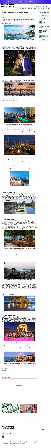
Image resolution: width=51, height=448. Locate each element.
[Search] (49, 8)
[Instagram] (37, 6)
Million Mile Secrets (11, 14)
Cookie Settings (35, 441)
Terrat (20, 194)
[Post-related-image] (10, 408)
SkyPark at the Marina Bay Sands (9, 48)
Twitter (44, 429)
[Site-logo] (7, 5)
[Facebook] (31, 6)
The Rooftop (11, 254)
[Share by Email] (6, 368)
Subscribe (40, 6)
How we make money (12, 17)
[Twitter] (34, 6)
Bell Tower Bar (11, 284)
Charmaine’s (10, 130)
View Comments (19, 385)
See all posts (43, 39)
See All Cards (44, 15)
